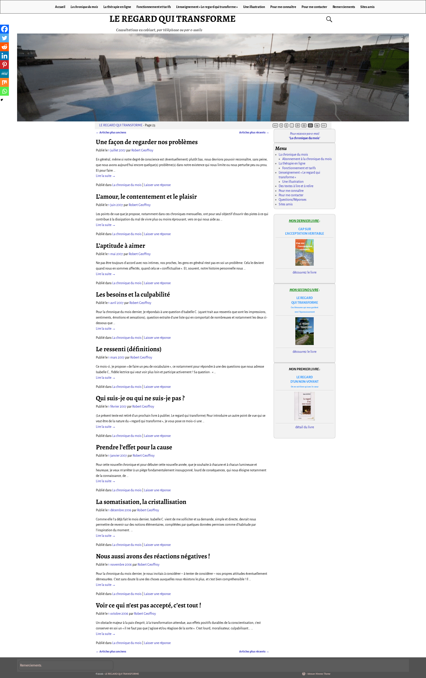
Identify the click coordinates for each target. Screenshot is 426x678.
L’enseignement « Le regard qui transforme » (207, 7)
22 (304, 125)
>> (323, 125)
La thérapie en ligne (117, 7)
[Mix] (4, 82)
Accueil (60, 7)
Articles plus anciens (111, 132)
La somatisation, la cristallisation (141, 501)
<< (275, 125)
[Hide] (2, 100)
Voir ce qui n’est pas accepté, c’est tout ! (148, 605)
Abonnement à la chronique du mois (307, 159)
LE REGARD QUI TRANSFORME (172, 18)
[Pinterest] (4, 64)
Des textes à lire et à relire (296, 186)
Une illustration (254, 7)
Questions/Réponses (292, 199)
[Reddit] (4, 46)
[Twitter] (4, 38)
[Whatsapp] (4, 91)
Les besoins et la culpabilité (133, 294)
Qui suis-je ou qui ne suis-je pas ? (140, 398)
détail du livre (304, 427)
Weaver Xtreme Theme (318, 673)
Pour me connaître (283, 7)
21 (297, 125)
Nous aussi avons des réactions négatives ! (153, 556)
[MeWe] (4, 73)
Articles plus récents (254, 132)
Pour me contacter (314, 7)
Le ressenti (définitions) (129, 349)
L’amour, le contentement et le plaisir (146, 196)
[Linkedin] (4, 55)
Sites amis (367, 7)
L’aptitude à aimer (120, 245)
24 (317, 125)
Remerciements (344, 7)
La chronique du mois (84, 7)
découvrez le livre (304, 272)
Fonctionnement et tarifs (153, 7)
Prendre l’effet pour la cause (134, 447)
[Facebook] (4, 29)
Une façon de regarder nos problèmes (147, 141)
